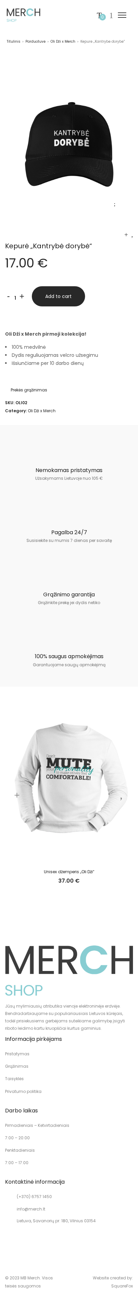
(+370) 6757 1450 (34, 1196)
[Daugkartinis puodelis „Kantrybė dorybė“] (132, 234)
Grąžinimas (16, 1066)
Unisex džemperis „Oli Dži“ (69, 872)
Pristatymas (17, 1054)
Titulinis (13, 41)
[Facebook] (18, 1241)
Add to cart (58, 296)
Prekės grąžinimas (29, 390)
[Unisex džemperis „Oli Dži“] (126, 234)
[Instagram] (7, 1241)
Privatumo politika (23, 1091)
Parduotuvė (35, 41)
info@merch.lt (31, 1209)
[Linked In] (30, 1241)
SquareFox (122, 1286)
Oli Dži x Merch (63, 41)
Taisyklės (14, 1079)
